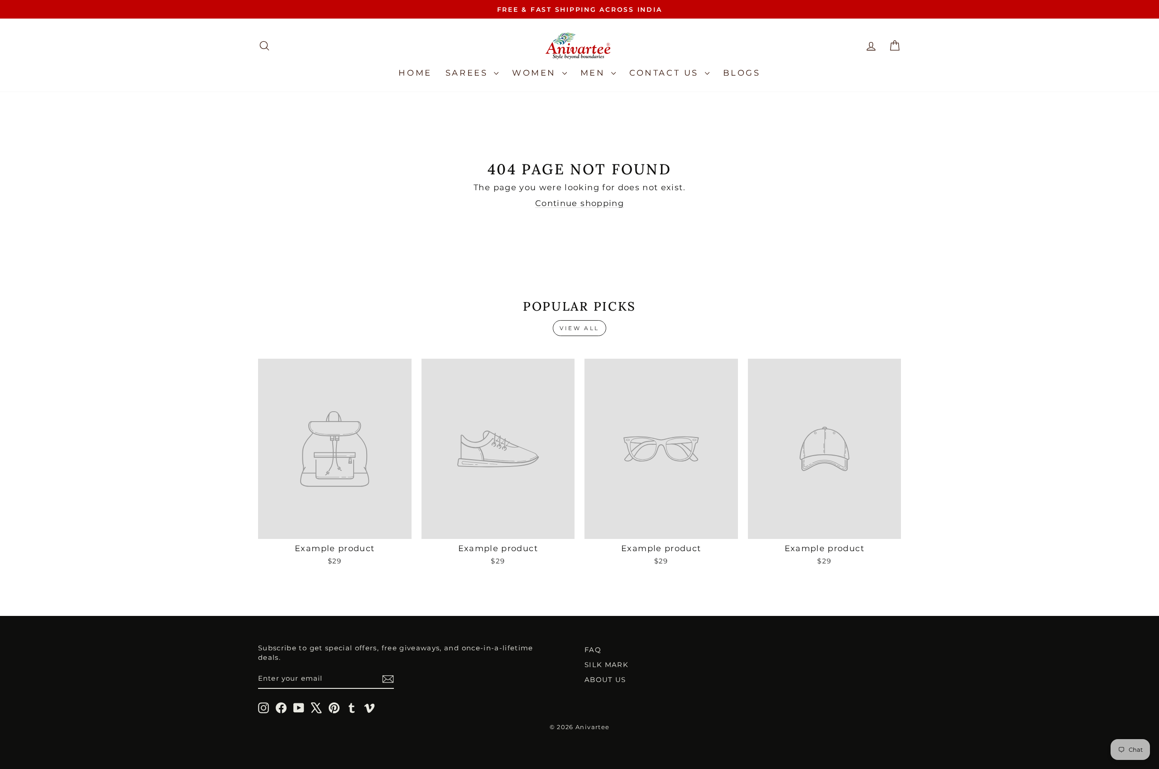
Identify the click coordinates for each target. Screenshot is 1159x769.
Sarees (468, 73)
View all (579, 328)
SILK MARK (606, 664)
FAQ (592, 649)
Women (536, 73)
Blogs (742, 73)
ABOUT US (605, 679)
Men (594, 73)
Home (414, 73)
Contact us (666, 73)
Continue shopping (579, 203)
